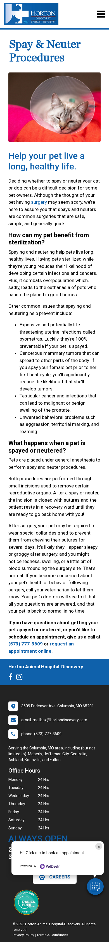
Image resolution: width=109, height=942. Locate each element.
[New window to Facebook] (11, 678)
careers (59, 877)
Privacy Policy (23, 935)
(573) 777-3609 (25, 644)
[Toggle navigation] (101, 14)
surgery (39, 202)
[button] (95, 886)
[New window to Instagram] (20, 678)
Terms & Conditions (52, 935)
